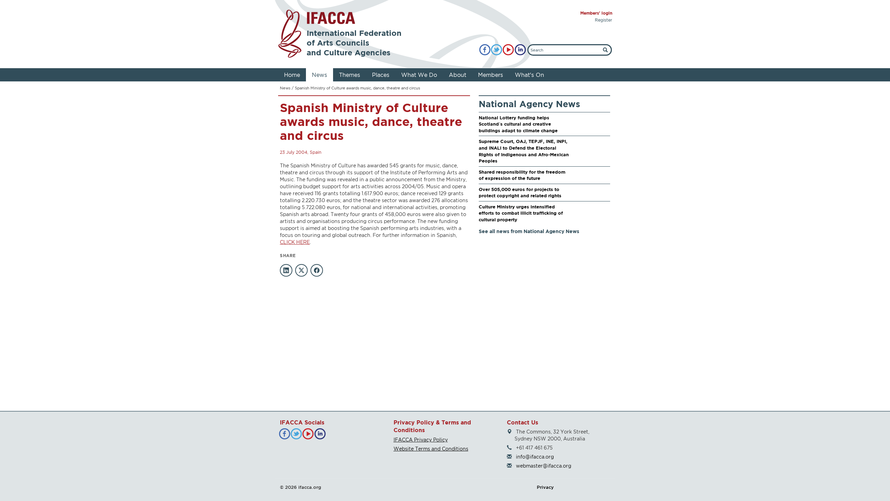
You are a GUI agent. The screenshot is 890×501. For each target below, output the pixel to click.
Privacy (545, 487)
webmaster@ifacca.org (543, 465)
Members (490, 75)
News (319, 75)
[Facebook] (485, 50)
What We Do (419, 75)
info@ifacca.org (535, 456)
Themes (349, 75)
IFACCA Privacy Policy (421, 439)
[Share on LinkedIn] (286, 270)
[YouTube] (508, 50)
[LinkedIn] (520, 50)
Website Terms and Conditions (431, 448)
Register (603, 20)
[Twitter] (496, 50)
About (457, 75)
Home (292, 75)
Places (380, 75)
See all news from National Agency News (529, 231)
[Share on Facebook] (316, 270)
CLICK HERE (295, 242)
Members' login (596, 13)
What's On (529, 75)
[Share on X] (301, 270)
